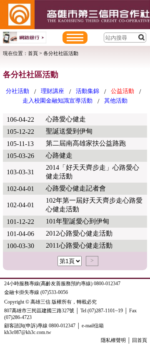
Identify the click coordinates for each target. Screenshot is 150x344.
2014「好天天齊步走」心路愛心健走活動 (92, 172)
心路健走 (59, 155)
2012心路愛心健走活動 (79, 233)
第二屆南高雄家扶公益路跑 (86, 143)
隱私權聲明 (113, 340)
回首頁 (139, 340)
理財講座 (52, 91)
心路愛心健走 (66, 119)
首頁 (33, 53)
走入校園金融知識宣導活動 (57, 101)
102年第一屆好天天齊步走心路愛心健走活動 (94, 205)
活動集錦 (87, 91)
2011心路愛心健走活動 (79, 245)
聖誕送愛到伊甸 (69, 131)
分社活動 (17, 91)
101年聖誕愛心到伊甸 (77, 221)
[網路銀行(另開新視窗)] (24, 37)
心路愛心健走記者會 (76, 188)
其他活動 (116, 101)
